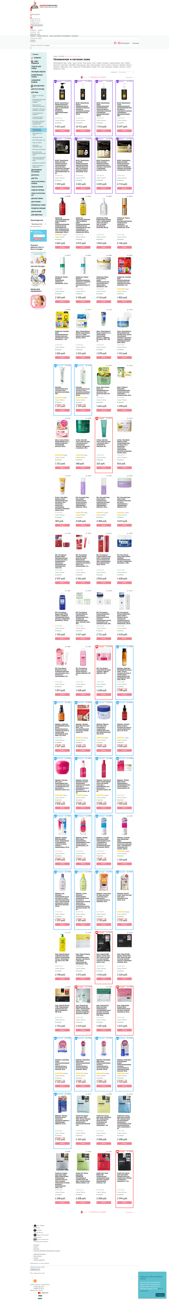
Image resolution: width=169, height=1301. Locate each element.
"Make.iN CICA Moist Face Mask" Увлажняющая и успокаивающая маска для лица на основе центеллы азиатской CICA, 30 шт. (103, 1010)
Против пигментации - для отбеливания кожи (38, 159)
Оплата (36, 1247)
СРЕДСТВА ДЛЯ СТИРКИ (36, 67)
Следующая (129, 77)
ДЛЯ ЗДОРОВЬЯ (39, 86)
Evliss (122, 63)
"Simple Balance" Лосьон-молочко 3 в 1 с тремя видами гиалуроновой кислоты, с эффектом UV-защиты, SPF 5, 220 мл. (103, 336)
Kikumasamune (81, 65)
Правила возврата (39, 1260)
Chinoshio (105, 63)
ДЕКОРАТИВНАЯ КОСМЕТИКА (36, 171)
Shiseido (116, 67)
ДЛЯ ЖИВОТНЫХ (36, 215)
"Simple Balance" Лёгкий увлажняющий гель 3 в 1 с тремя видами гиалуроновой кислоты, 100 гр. (83, 334)
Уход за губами (37, 142)
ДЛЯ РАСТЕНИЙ (36, 211)
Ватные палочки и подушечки (37, 166)
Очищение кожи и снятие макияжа (38, 117)
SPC (99, 67)
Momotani (56, 67)
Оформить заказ (35, 34)
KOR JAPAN (72, 65)
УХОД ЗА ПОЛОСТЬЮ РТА (38, 194)
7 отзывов (65, 1073)
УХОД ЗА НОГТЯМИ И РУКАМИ (38, 182)
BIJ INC (80, 63)
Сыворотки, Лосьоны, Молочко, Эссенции (38, 109)
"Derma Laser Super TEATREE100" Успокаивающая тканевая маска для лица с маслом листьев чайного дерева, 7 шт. (83, 1178)
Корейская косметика (38, 163)
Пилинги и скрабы (38, 126)
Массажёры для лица (37, 134)
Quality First (76, 67)
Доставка (36, 1245)
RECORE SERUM (86, 67)
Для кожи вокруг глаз (38, 140)
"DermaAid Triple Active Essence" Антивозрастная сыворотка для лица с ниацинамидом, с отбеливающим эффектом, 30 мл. (103, 502)
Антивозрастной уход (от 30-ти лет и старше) (38, 101)
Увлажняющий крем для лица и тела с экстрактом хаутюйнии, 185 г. (62, 390)
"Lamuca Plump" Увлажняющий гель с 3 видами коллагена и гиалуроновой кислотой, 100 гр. (62, 443)
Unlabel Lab (56, 69)
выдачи (35, 14)
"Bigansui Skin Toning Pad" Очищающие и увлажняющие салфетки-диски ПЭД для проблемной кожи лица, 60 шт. (103, 729)
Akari (65, 63)
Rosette (94, 67)
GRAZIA (127, 63)
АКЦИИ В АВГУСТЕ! (42, 36)
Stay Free (122, 67)
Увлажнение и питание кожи (36, 130)
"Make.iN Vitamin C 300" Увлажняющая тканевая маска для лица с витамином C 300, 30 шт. (62, 1009)
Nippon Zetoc (64, 67)
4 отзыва (127, 912)
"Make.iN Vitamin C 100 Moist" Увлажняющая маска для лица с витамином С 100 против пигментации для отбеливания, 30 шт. (83, 959)
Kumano (109, 65)
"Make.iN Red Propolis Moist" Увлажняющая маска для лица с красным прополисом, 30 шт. (123, 1009)
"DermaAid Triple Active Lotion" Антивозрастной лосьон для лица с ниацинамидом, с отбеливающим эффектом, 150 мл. (82, 502)
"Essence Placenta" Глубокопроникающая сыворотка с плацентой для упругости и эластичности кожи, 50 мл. (83, 281)
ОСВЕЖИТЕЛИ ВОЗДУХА (35, 81)
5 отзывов (106, 1073)
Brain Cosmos (87, 63)
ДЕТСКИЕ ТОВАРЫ (37, 198)
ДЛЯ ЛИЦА (34, 92)
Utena (63, 69)
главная (33, 36)
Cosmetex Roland (115, 63)
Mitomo (128, 65)
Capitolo (99, 63)
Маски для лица (37, 137)
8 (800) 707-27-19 (39, 1288)
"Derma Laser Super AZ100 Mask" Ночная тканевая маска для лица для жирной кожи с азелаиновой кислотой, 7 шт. (83, 1120)
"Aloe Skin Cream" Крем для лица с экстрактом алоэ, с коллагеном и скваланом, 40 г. (103, 443)
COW (93, 63)
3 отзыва (65, 455)
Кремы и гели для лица (37, 96)
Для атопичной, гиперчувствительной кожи (39, 153)
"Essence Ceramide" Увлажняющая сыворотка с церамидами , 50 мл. (61, 280)
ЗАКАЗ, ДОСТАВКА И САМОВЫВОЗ (59, 36)
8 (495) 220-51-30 (39, 1286)
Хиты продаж (38, 1256)
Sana (102, 67)
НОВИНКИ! (37, 58)
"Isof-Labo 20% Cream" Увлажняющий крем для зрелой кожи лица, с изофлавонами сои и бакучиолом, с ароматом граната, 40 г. (62, 784)
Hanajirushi (56, 65)
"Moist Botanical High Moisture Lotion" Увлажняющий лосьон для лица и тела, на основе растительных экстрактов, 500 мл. (103, 222)
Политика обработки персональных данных (47, 1251)
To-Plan (128, 67)
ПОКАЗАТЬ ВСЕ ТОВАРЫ (98, 77)
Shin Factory (108, 67)
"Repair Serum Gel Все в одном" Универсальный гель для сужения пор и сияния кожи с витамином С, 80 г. (102, 281)
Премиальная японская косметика (38, 105)
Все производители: (36, 226)
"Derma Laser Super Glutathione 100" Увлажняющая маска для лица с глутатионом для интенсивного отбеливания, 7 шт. (103, 1120)
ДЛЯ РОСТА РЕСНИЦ (37, 89)
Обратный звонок (36, 25)
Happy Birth (64, 65)
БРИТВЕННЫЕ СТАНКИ (38, 205)
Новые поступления (40, 1254)
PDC (71, 67)
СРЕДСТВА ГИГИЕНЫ (37, 190)
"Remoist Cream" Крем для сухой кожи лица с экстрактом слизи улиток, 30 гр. (124, 897)
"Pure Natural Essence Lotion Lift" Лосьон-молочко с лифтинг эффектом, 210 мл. (83, 671)
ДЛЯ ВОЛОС (35, 175)
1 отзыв (65, 234)
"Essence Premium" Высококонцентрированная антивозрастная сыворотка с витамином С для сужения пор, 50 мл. (125, 222)
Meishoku (122, 65)
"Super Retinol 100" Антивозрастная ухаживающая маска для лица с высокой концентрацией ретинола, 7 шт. (102, 1178)
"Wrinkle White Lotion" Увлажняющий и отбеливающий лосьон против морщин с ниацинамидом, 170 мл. (83, 842)
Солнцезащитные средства (37, 113)
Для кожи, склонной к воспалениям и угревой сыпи (38, 123)
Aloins (69, 63)
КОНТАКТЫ (74, 36)
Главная (36, 1258)
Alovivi (75, 63)
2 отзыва (85, 737)
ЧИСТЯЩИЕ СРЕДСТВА (38, 72)
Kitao (88, 65)
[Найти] (31, 48)
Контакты (36, 1249)
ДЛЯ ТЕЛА (34, 178)
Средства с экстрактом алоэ (37, 146)
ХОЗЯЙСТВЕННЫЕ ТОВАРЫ (37, 76)
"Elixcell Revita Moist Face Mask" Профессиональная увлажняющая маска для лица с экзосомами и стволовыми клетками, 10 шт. (103, 165)
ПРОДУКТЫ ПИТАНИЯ (38, 208)
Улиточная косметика (38, 149)
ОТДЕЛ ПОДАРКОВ (35, 62)
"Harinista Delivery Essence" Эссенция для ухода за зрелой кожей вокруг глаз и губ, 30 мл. (124, 727)
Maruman (115, 65)
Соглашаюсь (160, 1295)
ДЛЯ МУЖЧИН (36, 202)
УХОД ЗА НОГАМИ (37, 187)
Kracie (103, 65)
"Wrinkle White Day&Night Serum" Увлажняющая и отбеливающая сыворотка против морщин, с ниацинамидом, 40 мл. (62, 842)
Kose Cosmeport (95, 65)
